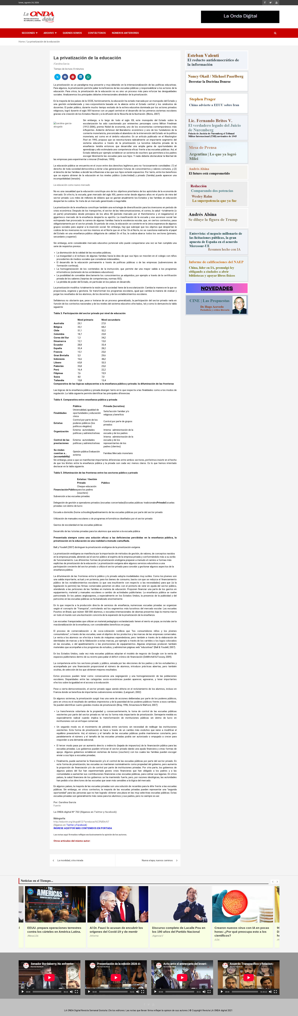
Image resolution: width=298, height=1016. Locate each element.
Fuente (57, 805)
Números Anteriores (125, 33)
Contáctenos (97, 33)
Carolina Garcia (61, 64)
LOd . (93, 939)
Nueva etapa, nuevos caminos (157, 860)
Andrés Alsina (222, 932)
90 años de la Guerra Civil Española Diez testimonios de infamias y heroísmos (177, 931)
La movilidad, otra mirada (70, 860)
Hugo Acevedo (160, 939)
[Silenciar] (71, 991)
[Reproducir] (22, 991)
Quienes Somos (72, 33)
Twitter (98, 812)
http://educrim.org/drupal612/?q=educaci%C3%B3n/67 (81, 821)
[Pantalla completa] (76, 991)
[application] (49, 977)
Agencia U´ (33, 936)
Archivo (49, 33)
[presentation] (273, 882)
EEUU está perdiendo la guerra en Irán (241, 927)
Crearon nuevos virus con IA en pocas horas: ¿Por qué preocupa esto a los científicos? (117, 931)
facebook (110, 812)
